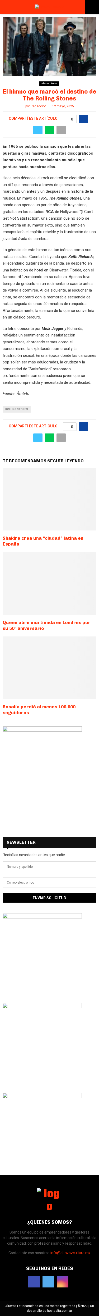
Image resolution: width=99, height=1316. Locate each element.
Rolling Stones (16, 409)
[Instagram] (62, 1281)
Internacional (49, 83)
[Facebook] (34, 1281)
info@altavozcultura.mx (70, 1253)
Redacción (38, 106)
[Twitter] (48, 1281)
